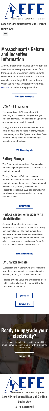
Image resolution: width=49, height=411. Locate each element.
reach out (6, 87)
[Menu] (5, 34)
